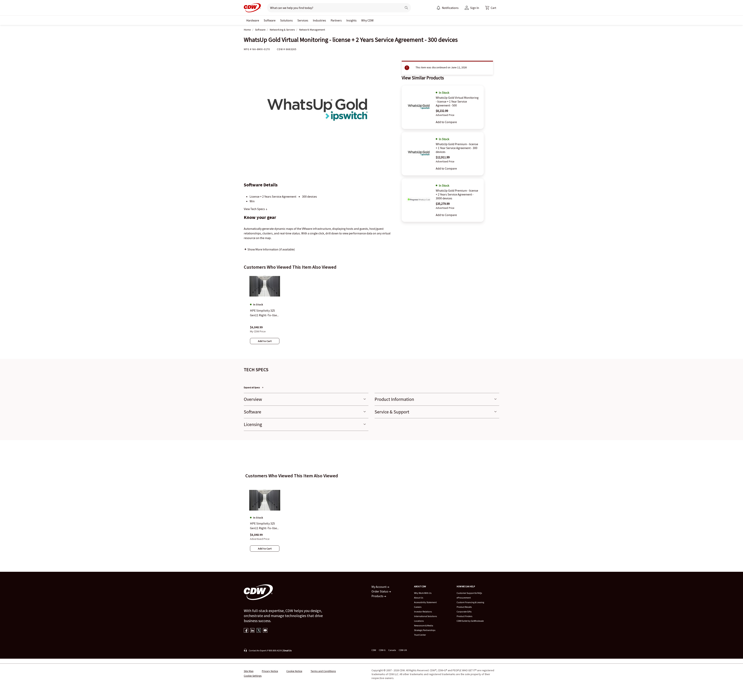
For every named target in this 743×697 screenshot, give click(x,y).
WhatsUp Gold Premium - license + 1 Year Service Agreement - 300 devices (457, 148)
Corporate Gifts (464, 611)
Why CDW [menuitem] (367, 20)
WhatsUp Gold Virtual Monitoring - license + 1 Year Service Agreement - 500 (457, 101)
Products (378, 596)
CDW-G (382, 650)
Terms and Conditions (323, 671)
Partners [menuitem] (336, 20)
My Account (379, 587)
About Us (418, 597)
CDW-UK (403, 650)
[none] (252, 20)
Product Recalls (464, 606)
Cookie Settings (253, 675)
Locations (419, 620)
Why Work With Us (422, 593)
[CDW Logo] (252, 7)
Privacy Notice (270, 671)
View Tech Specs (254, 209)
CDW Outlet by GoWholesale (470, 620)
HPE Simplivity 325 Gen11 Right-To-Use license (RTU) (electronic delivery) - (264, 525)
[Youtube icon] (265, 631)
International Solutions (425, 616)
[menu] (447, 7)
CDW (374, 650)
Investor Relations (423, 611)
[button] (490, 7)
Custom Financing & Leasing (470, 602)
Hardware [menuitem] (252, 20)
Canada (392, 650)
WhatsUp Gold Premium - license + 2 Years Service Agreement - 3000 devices (457, 194)
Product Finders (464, 616)
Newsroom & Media (423, 625)
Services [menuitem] (302, 20)
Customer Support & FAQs (469, 593)
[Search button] (406, 8)
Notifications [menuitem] (450, 8)
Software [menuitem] (270, 20)
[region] (371, 312)
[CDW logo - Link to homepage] (252, 7)
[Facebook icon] (246, 631)
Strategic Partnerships (424, 630)
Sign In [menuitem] (474, 8)
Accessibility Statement (425, 602)
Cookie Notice (294, 671)
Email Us (287, 650)
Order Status (380, 591)
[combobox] (333, 7)
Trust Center (420, 634)
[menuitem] (438, 8)
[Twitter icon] (259, 631)
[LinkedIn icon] (252, 631)
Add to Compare (446, 122)
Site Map (248, 671)
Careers (417, 606)
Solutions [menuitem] (286, 20)
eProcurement (464, 597)
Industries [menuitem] (319, 20)
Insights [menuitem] (351, 20)
